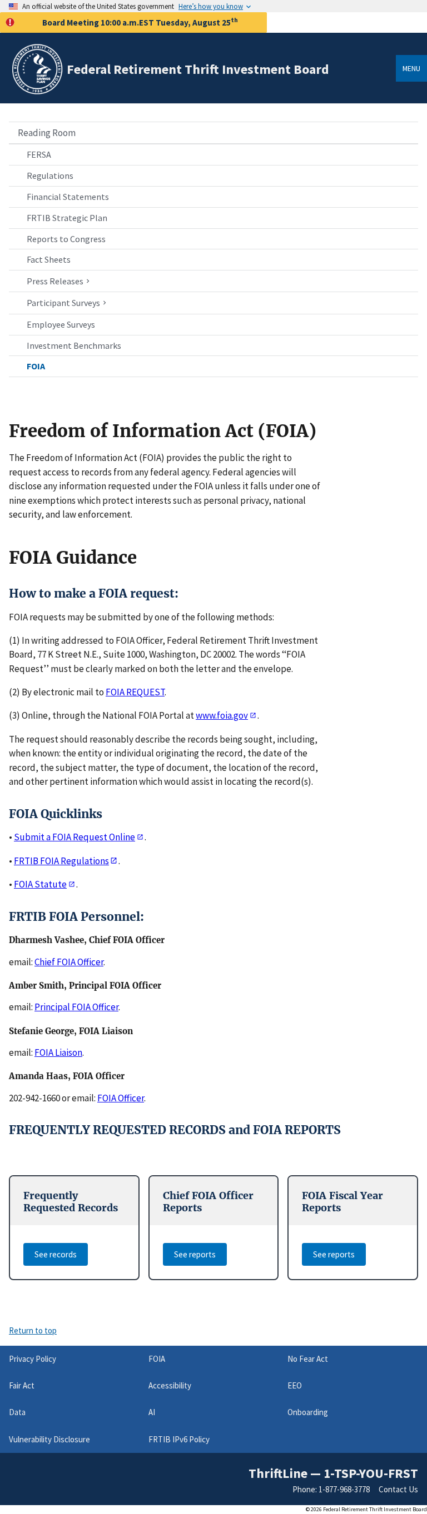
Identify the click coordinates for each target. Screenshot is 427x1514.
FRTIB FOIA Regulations (61, 861)
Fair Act (21, 1385)
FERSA (39, 154)
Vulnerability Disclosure (49, 1439)
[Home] (36, 92)
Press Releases (55, 281)
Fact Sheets (49, 259)
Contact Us (398, 1489)
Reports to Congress (66, 238)
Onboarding (307, 1412)
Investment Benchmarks (74, 345)
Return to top (33, 1330)
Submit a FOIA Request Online (74, 837)
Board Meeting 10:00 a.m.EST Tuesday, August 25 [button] (140, 22)
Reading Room (47, 133)
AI (151, 1412)
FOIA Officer (120, 1098)
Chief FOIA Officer (68, 962)
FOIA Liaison (58, 1052)
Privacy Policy (32, 1358)
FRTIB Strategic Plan (67, 217)
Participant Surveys (63, 303)
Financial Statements (68, 196)
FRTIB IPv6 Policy (179, 1439)
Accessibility (169, 1385)
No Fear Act (307, 1358)
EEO (294, 1385)
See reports (195, 1254)
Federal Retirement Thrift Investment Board (198, 69)
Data (17, 1412)
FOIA (36, 366)
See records (55, 1254)
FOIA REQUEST (135, 692)
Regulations (50, 175)
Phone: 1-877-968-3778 (331, 1489)
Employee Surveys (61, 324)
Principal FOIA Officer (76, 1007)
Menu (411, 68)
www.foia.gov (222, 715)
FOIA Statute (40, 884)
